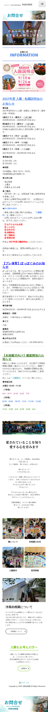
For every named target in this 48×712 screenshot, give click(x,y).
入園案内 (16, 378)
